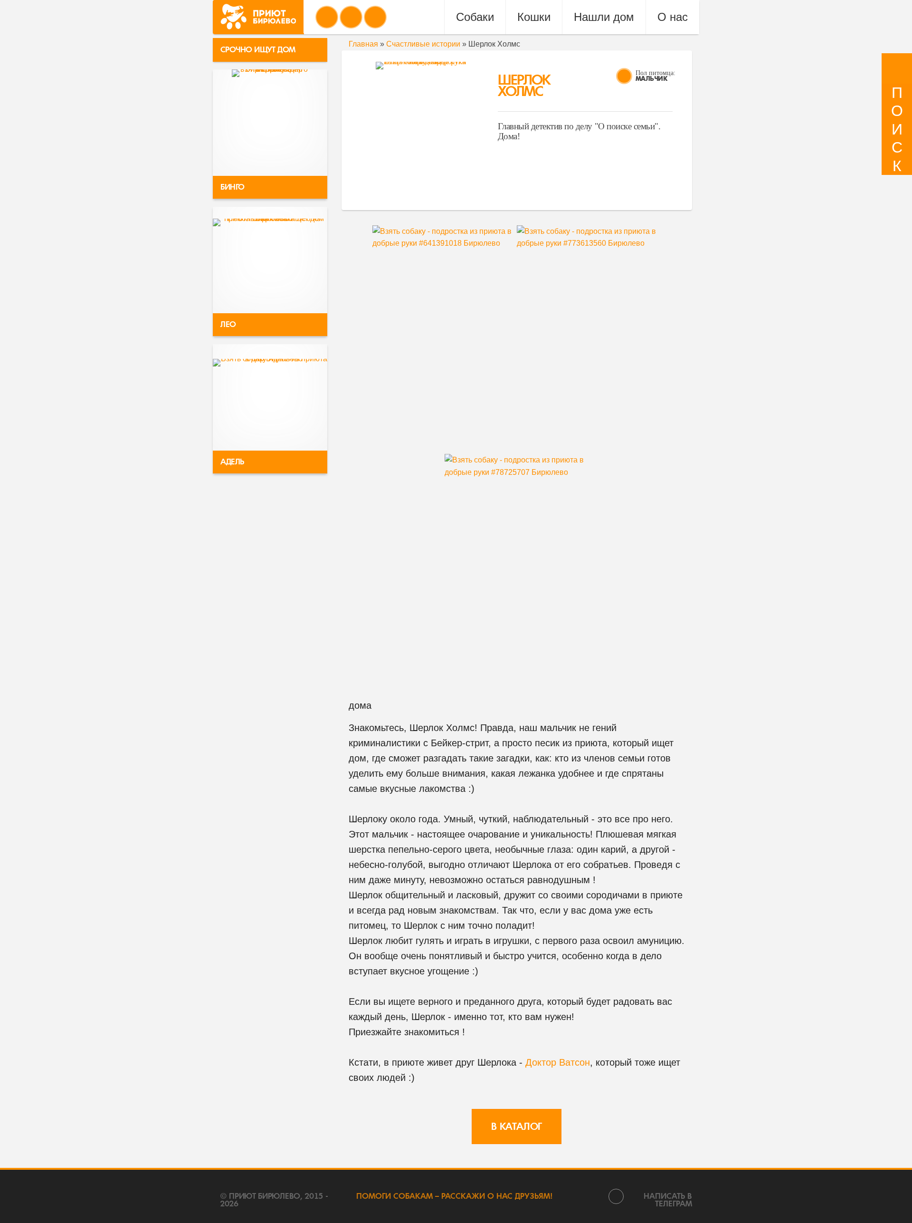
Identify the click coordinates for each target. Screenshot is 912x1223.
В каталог (516, 1126)
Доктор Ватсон (557, 1062)
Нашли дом (604, 16)
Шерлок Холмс (524, 85)
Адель (232, 462)
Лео (228, 324)
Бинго (232, 187)
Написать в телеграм (668, 1199)
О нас (672, 16)
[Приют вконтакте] (326, 17)
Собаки (475, 16)
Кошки (534, 16)
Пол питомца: (655, 73)
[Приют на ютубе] (351, 17)
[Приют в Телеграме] (375, 17)
